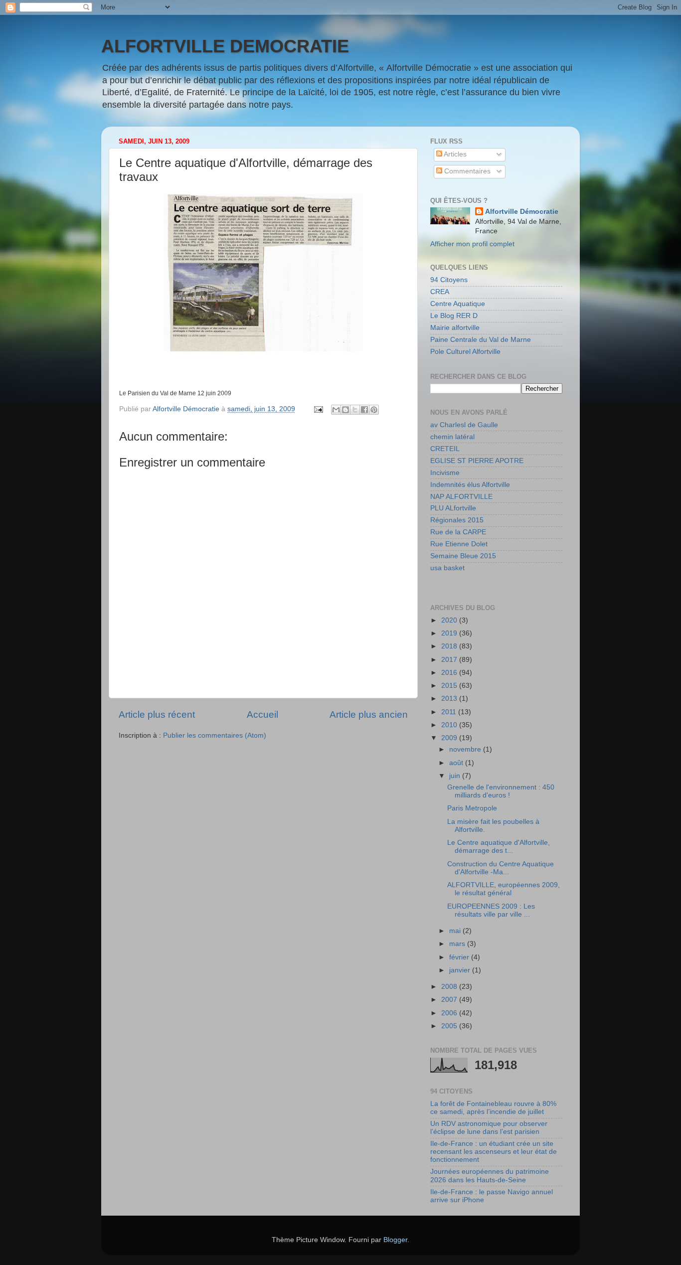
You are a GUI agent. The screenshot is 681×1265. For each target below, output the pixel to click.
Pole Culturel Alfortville (465, 351)
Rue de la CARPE (458, 532)
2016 (450, 672)
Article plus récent (157, 714)
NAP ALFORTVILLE (461, 496)
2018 (450, 646)
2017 (450, 659)
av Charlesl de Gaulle (464, 425)
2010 (450, 725)
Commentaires (466, 171)
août (457, 763)
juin (455, 776)
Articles (454, 154)
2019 (450, 633)
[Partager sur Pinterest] (374, 410)
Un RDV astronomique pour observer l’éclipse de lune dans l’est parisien (488, 1127)
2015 (450, 685)
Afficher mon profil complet (472, 244)
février (460, 957)
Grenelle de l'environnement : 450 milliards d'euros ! (500, 791)
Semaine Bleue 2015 (463, 556)
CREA (439, 292)
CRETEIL (445, 449)
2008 (450, 986)
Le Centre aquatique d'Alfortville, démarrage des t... (498, 846)
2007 (450, 999)
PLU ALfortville (453, 508)
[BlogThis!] (345, 410)
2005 (450, 1026)
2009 (450, 738)
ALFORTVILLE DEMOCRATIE (225, 46)
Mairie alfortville (455, 327)
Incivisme (445, 472)
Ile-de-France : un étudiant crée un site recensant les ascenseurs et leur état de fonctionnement (493, 1151)
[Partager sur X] (355, 410)
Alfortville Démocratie (521, 211)
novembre (466, 749)
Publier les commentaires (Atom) (214, 735)
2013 (450, 698)
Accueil (262, 714)
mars (458, 944)
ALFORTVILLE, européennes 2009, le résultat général (503, 889)
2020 (450, 620)
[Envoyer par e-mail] (336, 410)
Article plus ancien (369, 714)
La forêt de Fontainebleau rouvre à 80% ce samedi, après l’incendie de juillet (493, 1107)
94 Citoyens (449, 280)
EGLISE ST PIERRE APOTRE (476, 461)
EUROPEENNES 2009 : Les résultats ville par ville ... (491, 910)
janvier (460, 970)
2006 (450, 1013)
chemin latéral (452, 437)
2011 (449, 712)
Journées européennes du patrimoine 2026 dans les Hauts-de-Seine (489, 1175)
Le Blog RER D (454, 315)
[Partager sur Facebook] (364, 410)
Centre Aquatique (457, 304)
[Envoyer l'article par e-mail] (318, 409)
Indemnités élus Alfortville (470, 484)
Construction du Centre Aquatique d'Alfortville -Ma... (500, 868)
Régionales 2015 (457, 520)
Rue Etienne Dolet (459, 544)
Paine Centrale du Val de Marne (480, 339)
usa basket (447, 568)
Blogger (395, 1240)
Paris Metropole (472, 808)
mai (456, 931)
